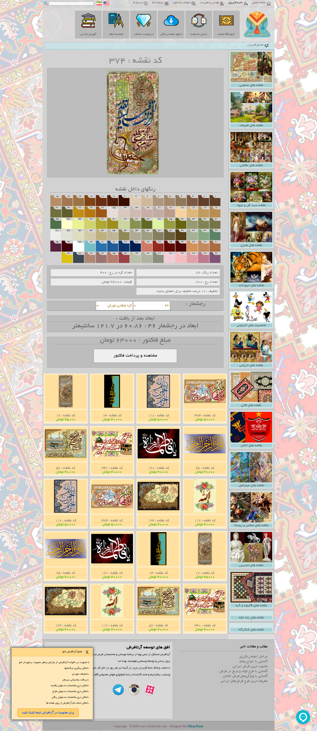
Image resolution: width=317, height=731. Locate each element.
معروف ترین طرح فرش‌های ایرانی (244, 681)
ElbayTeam (195, 726)
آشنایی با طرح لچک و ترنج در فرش (243, 671)
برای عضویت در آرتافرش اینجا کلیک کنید (48, 713)
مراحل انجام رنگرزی (253, 657)
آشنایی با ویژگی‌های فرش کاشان (245, 676)
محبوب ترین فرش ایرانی (250, 666)
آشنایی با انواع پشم (253, 661)
